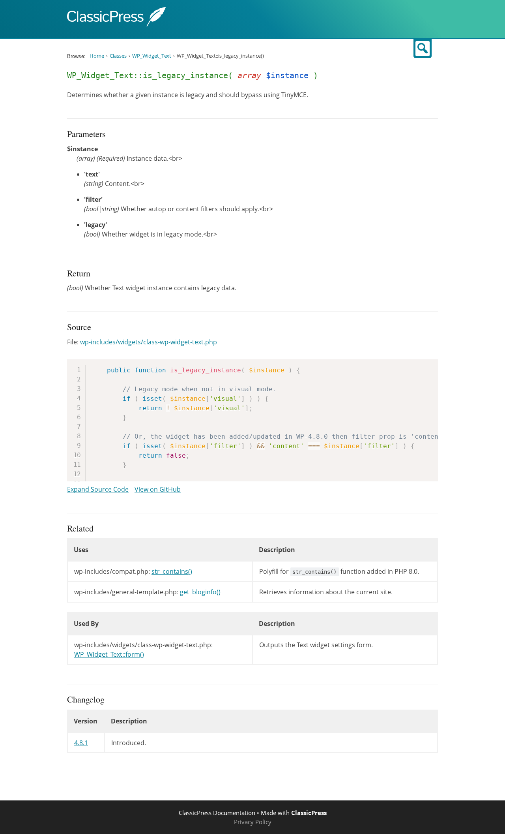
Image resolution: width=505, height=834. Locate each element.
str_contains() (172, 571)
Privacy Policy (252, 822)
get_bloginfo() (200, 592)
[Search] (422, 48)
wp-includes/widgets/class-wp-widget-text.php (148, 342)
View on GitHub (158, 489)
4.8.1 (81, 742)
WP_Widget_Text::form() (109, 654)
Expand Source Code (98, 489)
